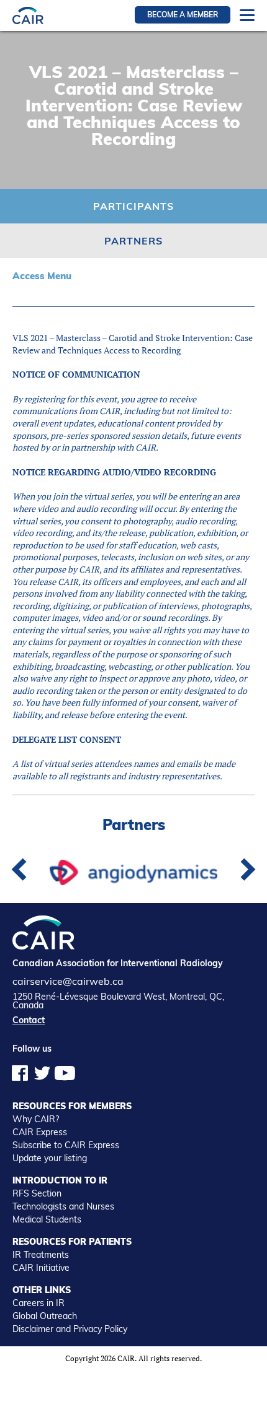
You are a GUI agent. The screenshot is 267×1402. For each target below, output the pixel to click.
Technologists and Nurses (63, 1206)
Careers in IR (38, 1303)
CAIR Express (39, 1132)
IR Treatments (40, 1254)
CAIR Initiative (41, 1267)
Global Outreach (44, 1316)
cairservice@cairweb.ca (68, 981)
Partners (133, 241)
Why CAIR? (35, 1119)
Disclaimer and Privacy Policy (69, 1329)
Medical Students (46, 1219)
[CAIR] (27, 15)
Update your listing (49, 1158)
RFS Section (36, 1193)
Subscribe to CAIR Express (65, 1145)
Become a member (182, 14)
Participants (133, 206)
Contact (28, 1020)
